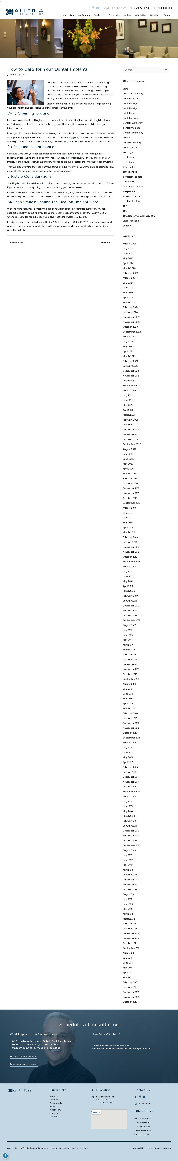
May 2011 (127, 967)
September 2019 (131, 502)
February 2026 (130, 273)
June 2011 (128, 962)
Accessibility (139, 1148)
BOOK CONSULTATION (25, 1064)
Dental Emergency (133, 122)
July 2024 (128, 282)
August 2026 (129, 243)
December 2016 (131, 664)
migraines (128, 162)
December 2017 (131, 605)
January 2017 (130, 659)
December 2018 (131, 546)
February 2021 (130, 419)
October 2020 (130, 439)
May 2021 (128, 405)
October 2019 (130, 498)
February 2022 (130, 361)
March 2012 (129, 918)
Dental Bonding (131, 98)
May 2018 (128, 581)
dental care (129, 113)
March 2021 (129, 414)
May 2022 (128, 346)
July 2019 (127, 512)
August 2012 (129, 894)
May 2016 (128, 698)
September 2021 (131, 385)
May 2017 (128, 639)
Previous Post (16, 242)
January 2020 (130, 483)
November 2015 (131, 727)
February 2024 (131, 307)
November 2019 (131, 493)
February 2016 (130, 713)
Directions (54, 1113)
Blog (125, 88)
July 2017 (127, 630)
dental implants (17, 74)
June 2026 (128, 253)
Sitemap (167, 1148)
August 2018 (129, 566)
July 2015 (127, 747)
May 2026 (128, 258)
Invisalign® (128, 152)
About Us (54, 1096)
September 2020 (132, 444)
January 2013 (130, 874)
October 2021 (130, 380)
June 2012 (128, 904)
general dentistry (132, 142)
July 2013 (127, 855)
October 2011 (129, 943)
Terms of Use (153, 1148)
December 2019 (131, 488)
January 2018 (130, 600)
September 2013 (131, 845)
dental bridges (131, 108)
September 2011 (131, 948)
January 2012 (130, 928)
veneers (127, 225)
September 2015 (131, 737)
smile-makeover (132, 196)
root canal (128, 181)
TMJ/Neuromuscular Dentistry (139, 215)
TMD (125, 206)
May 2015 (128, 757)
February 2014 (130, 820)
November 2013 (131, 835)
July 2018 (127, 571)
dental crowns (130, 118)
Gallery (53, 1106)
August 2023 (129, 336)
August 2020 (129, 449)
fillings (126, 137)
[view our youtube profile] (97, 8)
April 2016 (128, 703)
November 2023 (131, 321)
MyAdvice (83, 1148)
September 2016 (131, 679)
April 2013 (128, 869)
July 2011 (127, 957)
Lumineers (128, 157)
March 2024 (129, 302)
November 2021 (131, 375)
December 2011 (131, 933)
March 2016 (129, 708)
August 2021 (129, 390)
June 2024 (128, 287)
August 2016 (129, 683)
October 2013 (130, 840)
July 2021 (127, 395)
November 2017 (131, 610)
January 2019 (130, 542)
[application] (73, 15)
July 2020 (128, 453)
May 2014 (128, 811)
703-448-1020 (80, 222)
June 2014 (128, 806)
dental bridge (130, 103)
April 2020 (128, 468)
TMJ (125, 210)
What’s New (55, 1110)
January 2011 (129, 987)
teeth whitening (131, 201)
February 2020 (130, 478)
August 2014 (129, 796)
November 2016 (131, 669)
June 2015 (128, 752)
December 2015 (131, 723)
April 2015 (128, 762)
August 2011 (129, 952)
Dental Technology (133, 132)
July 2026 (128, 248)
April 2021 (128, 410)
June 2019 (128, 517)
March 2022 (129, 356)
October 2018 (130, 556)
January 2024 (130, 312)
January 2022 (130, 365)
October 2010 (130, 1001)
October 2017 (130, 615)
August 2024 (130, 277)
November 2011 (131, 938)
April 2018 (128, 586)
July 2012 (127, 899)
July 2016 (127, 688)
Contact (54, 1117)
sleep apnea (129, 191)
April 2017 (128, 644)
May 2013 (128, 864)
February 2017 (130, 654)
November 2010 (131, 997)
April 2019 (128, 527)
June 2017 (128, 635)
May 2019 (128, 522)
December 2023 (131, 317)
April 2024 (128, 297)
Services (54, 1100)
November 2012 (131, 884)
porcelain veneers (132, 176)
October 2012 (130, 889)
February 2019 (130, 537)
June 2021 (128, 400)
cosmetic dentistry (133, 93)
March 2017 (129, 649)
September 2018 (131, 561)
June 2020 (128, 458)
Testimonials (56, 1103)
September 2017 (131, 620)
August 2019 (129, 507)
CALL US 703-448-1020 (24, 1057)
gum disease (130, 147)
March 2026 (129, 268)
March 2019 (129, 532)
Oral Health (129, 166)
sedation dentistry (133, 186)
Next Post (107, 242)
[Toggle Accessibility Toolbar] (5, 1156)
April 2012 (128, 913)
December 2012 (131, 879)
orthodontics (130, 171)
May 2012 (128, 908)
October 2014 (130, 786)
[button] (23, 1056)
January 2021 (130, 424)
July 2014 (127, 801)
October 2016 (130, 674)
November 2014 (131, 781)
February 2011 (130, 982)
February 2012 (130, 923)
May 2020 (128, 463)
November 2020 (131, 434)
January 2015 (130, 772)
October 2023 (130, 326)
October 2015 (130, 732)
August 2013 (129, 850)
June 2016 (128, 693)
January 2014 (130, 825)
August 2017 (129, 625)
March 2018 (129, 590)
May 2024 (128, 292)
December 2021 (131, 370)
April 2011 (127, 972)
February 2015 (130, 767)
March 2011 (128, 977)
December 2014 (131, 776)
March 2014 (129, 815)
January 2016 (130, 718)
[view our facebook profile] (89, 8)
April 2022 (128, 351)
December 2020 (131, 429)
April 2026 (128, 263)
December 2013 (131, 830)
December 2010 (131, 992)
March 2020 (129, 473)
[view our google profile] (93, 8)
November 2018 (131, 551)
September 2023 (132, 331)
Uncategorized (131, 220)
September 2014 (131, 791)
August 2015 (129, 742)
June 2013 (128, 860)
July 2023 (128, 341)
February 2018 (130, 595)
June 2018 (128, 576)
